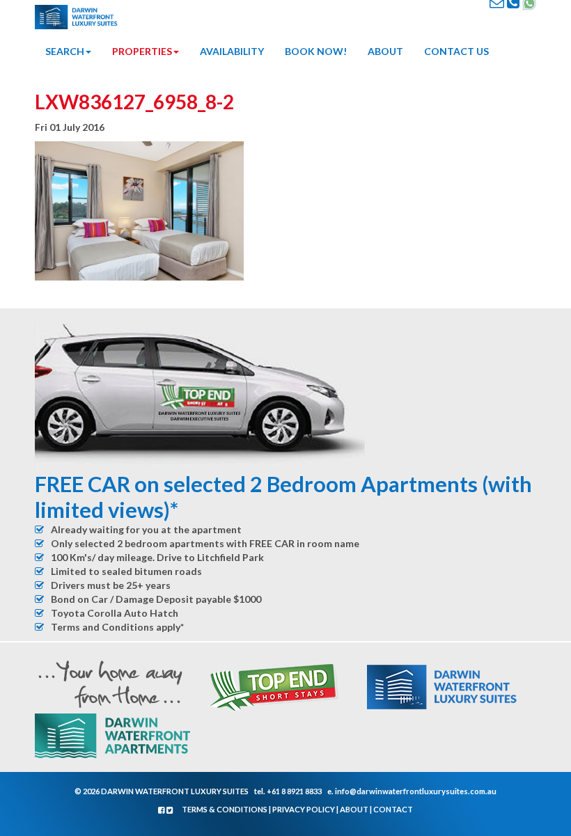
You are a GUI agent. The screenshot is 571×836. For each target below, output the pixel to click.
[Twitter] (169, 809)
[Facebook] (162, 809)
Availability (232, 51)
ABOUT (385, 51)
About (354, 809)
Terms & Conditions (224, 809)
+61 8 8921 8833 (294, 791)
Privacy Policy (303, 809)
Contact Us (456, 51)
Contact (393, 809)
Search (64, 51)
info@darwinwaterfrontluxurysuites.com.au (415, 791)
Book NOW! (316, 51)
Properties (142, 51)
